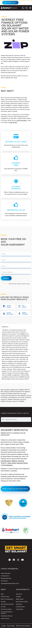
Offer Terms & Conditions (23, 625)
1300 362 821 (13, 122)
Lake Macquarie (6, 461)
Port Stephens (7, 465)
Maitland (14, 461)
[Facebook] (14, 560)
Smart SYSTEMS (25, 313)
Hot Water (24, 306)
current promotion (21, 120)
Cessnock (21, 461)
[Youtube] (22, 560)
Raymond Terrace (22, 463)
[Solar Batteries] (4, 313)
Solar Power (9, 306)
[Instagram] (18, 560)
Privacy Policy (11, 625)
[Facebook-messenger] (10, 560)
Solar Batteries (10, 313)
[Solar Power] (4, 306)
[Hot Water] (19, 306)
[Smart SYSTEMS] (19, 313)
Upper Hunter (11, 463)
